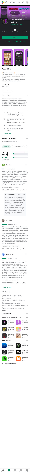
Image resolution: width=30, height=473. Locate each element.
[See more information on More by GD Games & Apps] (27, 318)
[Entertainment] (7, 91)
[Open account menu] (27, 2)
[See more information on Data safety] (27, 95)
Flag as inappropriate (9, 363)
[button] (17, 31)
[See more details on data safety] (8, 133)
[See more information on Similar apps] (27, 341)
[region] (15, 31)
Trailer (15, 13)
